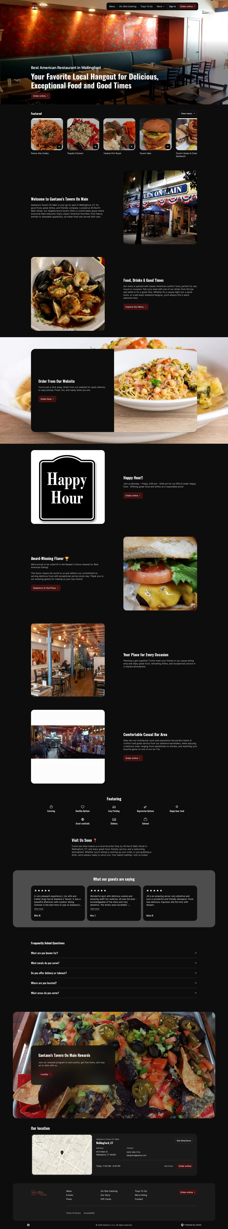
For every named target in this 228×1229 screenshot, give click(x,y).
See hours (168, 1166)
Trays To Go (147, 6)
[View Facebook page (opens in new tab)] (28, 1225)
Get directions (184, 1140)
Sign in (172, 6)
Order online (185, 1166)
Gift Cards (106, 1199)
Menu (112, 6)
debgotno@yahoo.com (136, 1155)
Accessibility (89, 1213)
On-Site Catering (127, 6)
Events (69, 1195)
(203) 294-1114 (133, 1152)
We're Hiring (141, 1195)
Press (69, 1199)
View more (38, 909)
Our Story (105, 1195)
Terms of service (73, 1213)
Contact (139, 1199)
